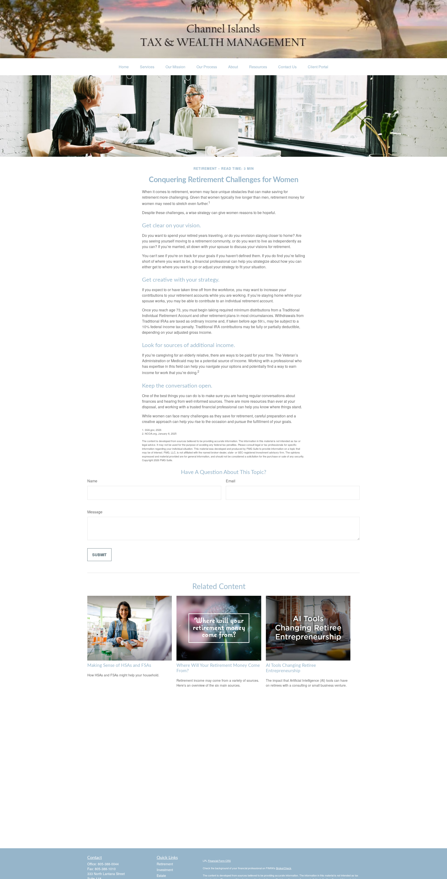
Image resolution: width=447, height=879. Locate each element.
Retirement (165, 864)
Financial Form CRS (219, 860)
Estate (161, 875)
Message (94, 511)
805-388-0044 (108, 864)
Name (92, 481)
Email (230, 481)
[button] (123, 66)
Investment (165, 869)
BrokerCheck (283, 868)
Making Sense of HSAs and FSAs (119, 665)
